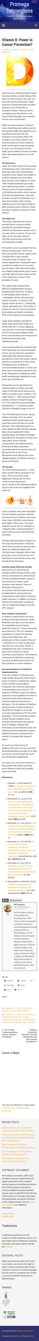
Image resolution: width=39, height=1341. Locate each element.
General (8, 1008)
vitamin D (6, 1022)
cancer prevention (11, 1017)
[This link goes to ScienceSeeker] (6, 1306)
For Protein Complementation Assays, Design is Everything (10, 1033)
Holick (18, 1020)
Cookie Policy (8, 1216)
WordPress (15, 1336)
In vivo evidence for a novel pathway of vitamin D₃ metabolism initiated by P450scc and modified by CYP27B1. (22, 829)
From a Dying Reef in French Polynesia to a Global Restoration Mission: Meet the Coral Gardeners (18, 1138)
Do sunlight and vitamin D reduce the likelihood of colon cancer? (22, 789)
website (8, 1247)
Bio (6, 900)
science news (29, 1020)
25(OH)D (8, 1015)
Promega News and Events (15, 1011)
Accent (30, 1336)
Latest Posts (16, 900)
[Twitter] (7, 914)
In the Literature (22, 1008)
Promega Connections (25, 1331)
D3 (13, 1020)
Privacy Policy (8, 1213)
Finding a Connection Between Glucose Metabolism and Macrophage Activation (29, 1036)
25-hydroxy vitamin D (24, 1015)
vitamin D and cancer (23, 1022)
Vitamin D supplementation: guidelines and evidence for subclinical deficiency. (20, 887)
